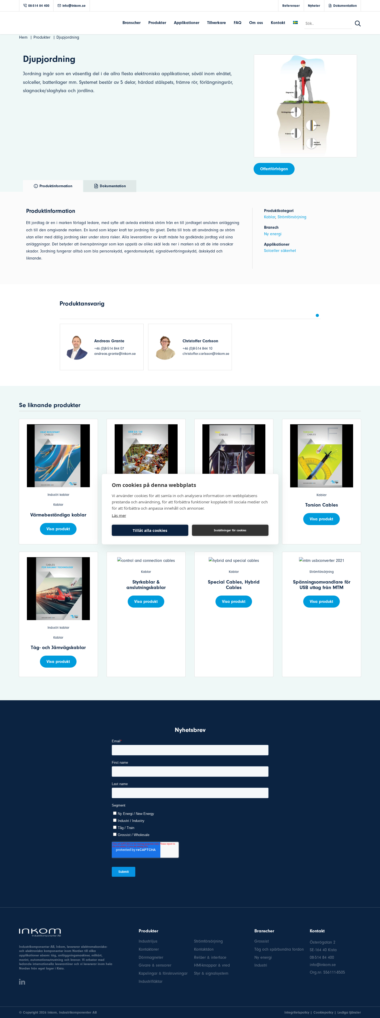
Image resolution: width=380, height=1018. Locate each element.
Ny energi (273, 234)
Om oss (256, 22)
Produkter (157, 22)
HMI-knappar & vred (212, 965)
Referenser (291, 6)
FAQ (237, 22)
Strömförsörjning (292, 217)
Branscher (131, 22)
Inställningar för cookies (230, 530)
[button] (317, 315)
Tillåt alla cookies (150, 530)
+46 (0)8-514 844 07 (109, 348)
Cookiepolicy (323, 1012)
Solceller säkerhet (280, 250)
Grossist (261, 941)
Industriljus (148, 941)
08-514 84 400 (38, 6)
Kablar (269, 217)
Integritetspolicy (296, 1012)
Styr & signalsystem (211, 973)
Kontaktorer (149, 949)
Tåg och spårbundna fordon (279, 949)
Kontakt (278, 22)
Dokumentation (345, 6)
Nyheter (314, 6)
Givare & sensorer (155, 965)
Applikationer (186, 22)
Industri (260, 965)
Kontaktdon (204, 949)
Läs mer (119, 515)
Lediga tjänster (349, 1012)
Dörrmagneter (151, 957)
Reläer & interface (210, 957)
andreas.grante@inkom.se (115, 353)
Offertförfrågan (274, 169)
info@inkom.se (74, 6)
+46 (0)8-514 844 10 (197, 348)
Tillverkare (216, 22)
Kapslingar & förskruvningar (163, 973)
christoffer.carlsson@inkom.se (206, 353)
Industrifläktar (150, 981)
